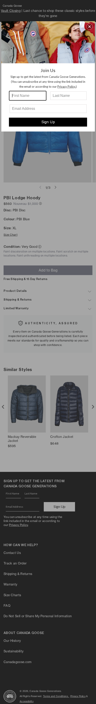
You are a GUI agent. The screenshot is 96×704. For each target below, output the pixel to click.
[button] (89, 26)
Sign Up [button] (48, 122)
